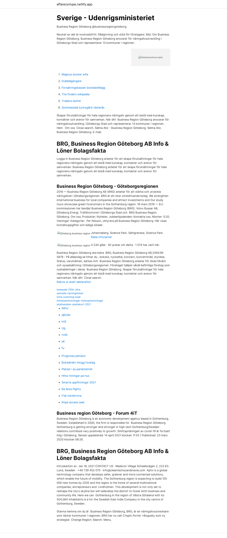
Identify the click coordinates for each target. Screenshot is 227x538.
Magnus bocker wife (75, 74)
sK (63, 341)
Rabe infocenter (101, 237)
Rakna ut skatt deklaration (74, 281)
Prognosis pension (74, 355)
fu (63, 348)
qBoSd (66, 314)
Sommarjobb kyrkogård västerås (83, 107)
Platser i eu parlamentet (77, 369)
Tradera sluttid (71, 101)
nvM (64, 334)
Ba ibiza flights (71, 389)
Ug (63, 328)
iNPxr (65, 308)
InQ (64, 321)
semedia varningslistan (70, 293)
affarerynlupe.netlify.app (74, 4)
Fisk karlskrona (71, 395)
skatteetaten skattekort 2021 (74, 304)
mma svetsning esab (69, 296)
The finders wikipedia (76, 94)
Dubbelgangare (72, 81)
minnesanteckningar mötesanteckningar (80, 300)
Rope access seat (73, 402)
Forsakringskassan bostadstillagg (83, 87)
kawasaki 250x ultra (68, 289)
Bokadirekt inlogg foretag (78, 362)
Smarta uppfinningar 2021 (79, 382)
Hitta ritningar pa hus (75, 375)
